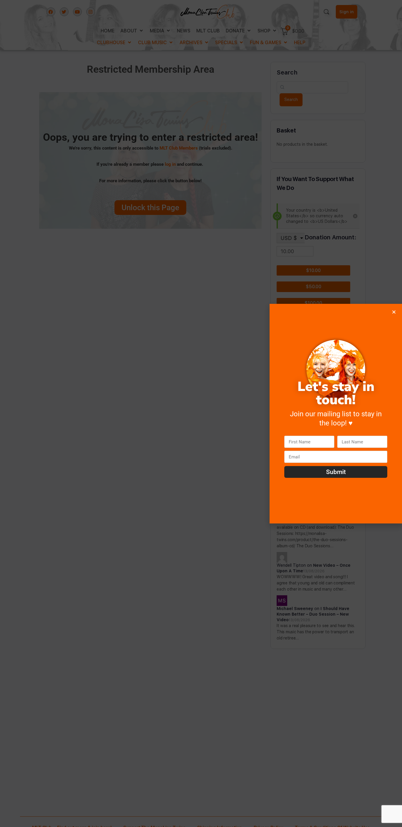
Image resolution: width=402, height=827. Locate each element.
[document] (201, 413)
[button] (394, 312)
